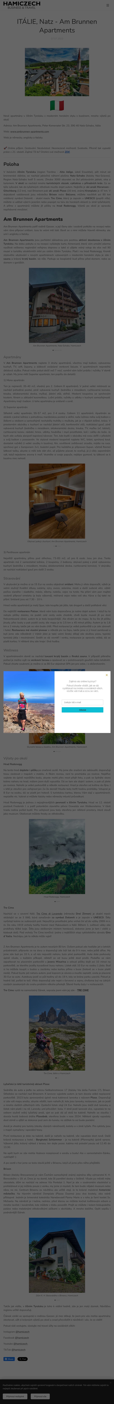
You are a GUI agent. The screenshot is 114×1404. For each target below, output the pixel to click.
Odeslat (82, 710)
